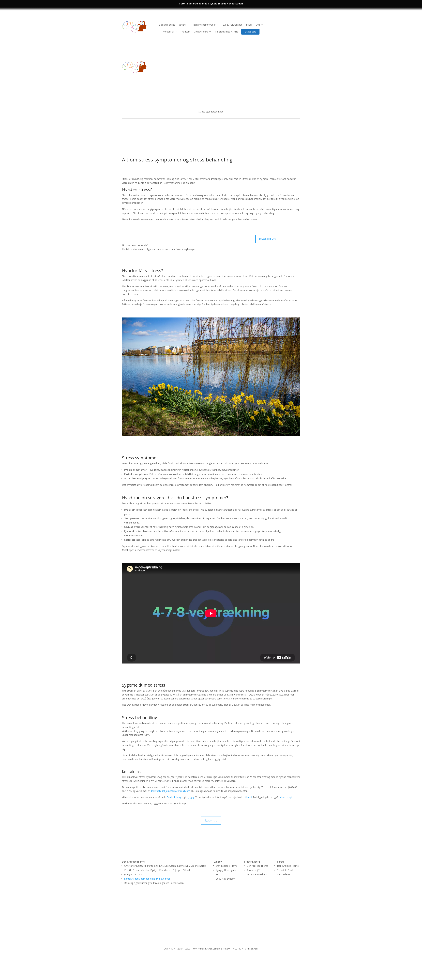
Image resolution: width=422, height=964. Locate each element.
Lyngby (190, 797)
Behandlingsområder (204, 24)
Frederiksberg (174, 797)
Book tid (211, 820)
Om (258, 24)
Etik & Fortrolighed (232, 24)
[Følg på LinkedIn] (297, 23)
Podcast (185, 31)
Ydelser (182, 24)
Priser (249, 24)
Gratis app (250, 31)
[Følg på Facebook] (290, 23)
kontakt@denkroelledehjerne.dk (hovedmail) (147, 878)
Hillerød (248, 797)
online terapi (285, 797)
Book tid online (167, 24)
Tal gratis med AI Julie (226, 31)
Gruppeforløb (201, 31)
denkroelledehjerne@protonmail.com (170, 790)
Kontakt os (169, 31)
